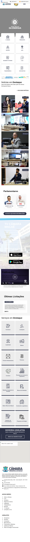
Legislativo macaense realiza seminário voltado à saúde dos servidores (13, 163)
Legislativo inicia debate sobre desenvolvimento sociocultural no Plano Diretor (14, 127)
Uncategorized (24, 152)
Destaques (25, 97)
